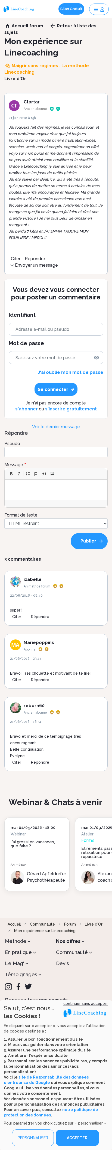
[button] (11, 473)
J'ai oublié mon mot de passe (70, 372)
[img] (96, 357)
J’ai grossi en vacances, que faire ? (33, 843)
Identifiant (22, 315)
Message (13, 464)
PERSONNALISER (33, 1138)
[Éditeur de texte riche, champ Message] (56, 490)
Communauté (42, 924)
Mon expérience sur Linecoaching (45, 931)
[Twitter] (28, 986)
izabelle (33, 579)
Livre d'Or (93, 924)
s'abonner (26, 408)
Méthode (15, 941)
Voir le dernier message (56, 426)
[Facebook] (18, 986)
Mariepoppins (39, 642)
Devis (62, 963)
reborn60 (34, 705)
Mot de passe (26, 343)
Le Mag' (14, 963)
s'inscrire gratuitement (71, 408)
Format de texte (21, 515)
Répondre (35, 258)
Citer (15, 258)
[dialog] (56, 1075)
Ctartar (32, 101)
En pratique (18, 952)
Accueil (14, 924)
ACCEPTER (77, 1138)
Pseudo (12, 443)
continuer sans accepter (85, 1003)
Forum (70, 924)
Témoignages (21, 974)
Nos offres (68, 941)
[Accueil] (19, 9)
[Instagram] (8, 987)
